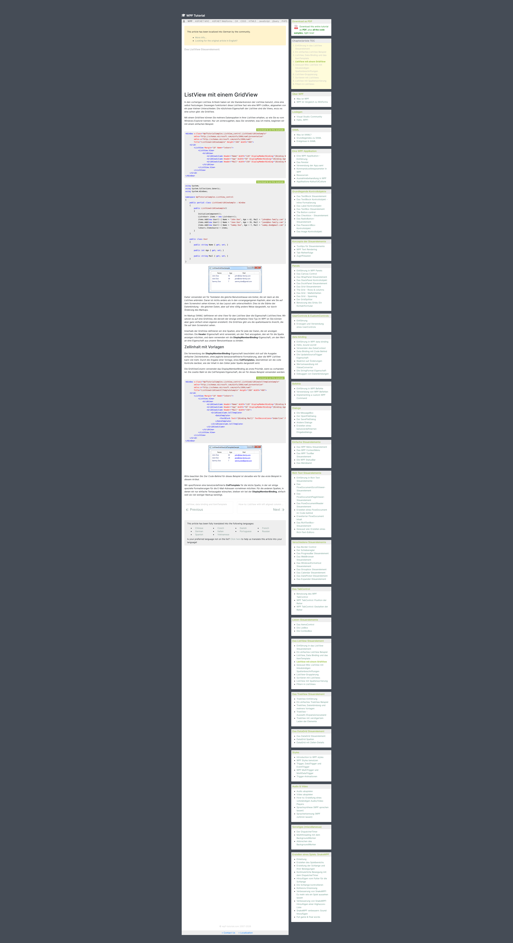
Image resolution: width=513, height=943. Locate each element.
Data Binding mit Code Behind (312, 351)
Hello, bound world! (306, 345)
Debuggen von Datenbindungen (313, 373)
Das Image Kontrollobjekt (309, 231)
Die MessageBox (305, 412)
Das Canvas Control (307, 273)
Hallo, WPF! (302, 119)
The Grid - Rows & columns (310, 289)
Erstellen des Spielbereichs (310, 862)
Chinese (199, 528)
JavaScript (264, 21)
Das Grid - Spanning (307, 296)
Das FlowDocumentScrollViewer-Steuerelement (311, 487)
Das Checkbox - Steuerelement (312, 215)
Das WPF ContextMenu (308, 450)
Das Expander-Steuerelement (311, 579)
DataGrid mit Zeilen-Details (310, 742)
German (199, 531)
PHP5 (284, 21)
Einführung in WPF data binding (312, 341)
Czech (220, 528)
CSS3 (243, 21)
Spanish (199, 534)
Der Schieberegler (306, 550)
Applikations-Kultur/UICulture (311, 181)
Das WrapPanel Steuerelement (312, 277)
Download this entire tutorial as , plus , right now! (311, 29)
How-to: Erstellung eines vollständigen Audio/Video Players (310, 800)
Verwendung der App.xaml (310, 165)
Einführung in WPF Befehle (310, 388)
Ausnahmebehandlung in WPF (311, 178)
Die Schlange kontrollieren (310, 884)
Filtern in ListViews (304, 84)
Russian (266, 531)
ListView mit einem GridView (310, 61)
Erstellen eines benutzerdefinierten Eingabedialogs (306, 428)
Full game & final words (308, 917)
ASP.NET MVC (202, 21)
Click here (235, 539)
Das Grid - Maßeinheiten (309, 293)
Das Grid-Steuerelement (309, 286)
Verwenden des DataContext (311, 348)
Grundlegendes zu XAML (309, 138)
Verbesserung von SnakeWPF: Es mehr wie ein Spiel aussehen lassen (312, 894)
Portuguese (245, 531)
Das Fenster (302, 162)
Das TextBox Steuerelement (311, 209)
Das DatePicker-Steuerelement (312, 575)
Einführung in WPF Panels (309, 270)
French (265, 528)
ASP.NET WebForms (222, 21)
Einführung (302, 320)
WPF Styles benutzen (307, 760)
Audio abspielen (305, 791)
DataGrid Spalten (305, 739)
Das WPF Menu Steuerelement (312, 447)
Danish (243, 528)
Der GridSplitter (304, 299)
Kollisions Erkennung (307, 888)
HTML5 (252, 21)
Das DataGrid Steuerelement (311, 736)
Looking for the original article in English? (216, 40)
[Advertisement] (235, 71)
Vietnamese (223, 534)
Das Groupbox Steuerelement (312, 569)
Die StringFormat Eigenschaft (311, 370)
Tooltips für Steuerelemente (311, 246)
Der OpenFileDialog (306, 416)
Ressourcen (302, 175)
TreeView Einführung (307, 698)
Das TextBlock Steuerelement (311, 196)
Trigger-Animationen (307, 776)
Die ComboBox (304, 631)
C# (236, 21)
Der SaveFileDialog (306, 419)
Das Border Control (306, 547)
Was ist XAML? (304, 134)
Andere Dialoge (304, 422)
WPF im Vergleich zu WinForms (312, 102)
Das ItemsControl (305, 624)
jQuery (275, 21)
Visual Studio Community (309, 116)
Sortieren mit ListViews (307, 77)
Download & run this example (270, 130)
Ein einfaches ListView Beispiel (310, 52)
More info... (201, 37)
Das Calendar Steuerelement (311, 572)
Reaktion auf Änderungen (309, 361)
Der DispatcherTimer (307, 831)
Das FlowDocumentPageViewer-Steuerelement (310, 496)
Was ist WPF (303, 98)
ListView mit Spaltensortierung (310, 80)
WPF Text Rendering (307, 249)
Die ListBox (302, 627)
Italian (220, 531)
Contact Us (229, 932)
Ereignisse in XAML (306, 141)
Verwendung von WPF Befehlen (312, 391)
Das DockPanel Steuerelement (312, 283)
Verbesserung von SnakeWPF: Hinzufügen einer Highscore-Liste (312, 904)
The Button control (306, 212)
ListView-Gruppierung (306, 74)
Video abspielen (305, 794)
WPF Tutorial (195, 15)
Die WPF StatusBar (306, 459)
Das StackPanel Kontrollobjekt (312, 280)
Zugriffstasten (304, 255)
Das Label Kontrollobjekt (309, 205)
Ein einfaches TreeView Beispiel (312, 702)
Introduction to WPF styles (310, 757)
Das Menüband (304, 463)
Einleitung (301, 859)
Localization (246, 932)
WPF (190, 21)
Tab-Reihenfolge (305, 252)
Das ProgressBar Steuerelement (313, 553)
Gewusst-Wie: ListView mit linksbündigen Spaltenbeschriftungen (308, 67)
